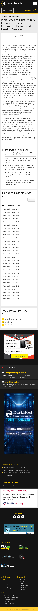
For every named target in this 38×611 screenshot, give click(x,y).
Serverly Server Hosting (13, 319)
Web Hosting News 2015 (11, 244)
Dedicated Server (22, 470)
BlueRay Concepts (11, 325)
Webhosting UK (8, 486)
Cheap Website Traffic (10, 596)
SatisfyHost (8, 322)
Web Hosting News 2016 (11, 241)
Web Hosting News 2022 (11, 222)
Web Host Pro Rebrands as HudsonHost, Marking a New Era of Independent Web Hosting (19, 175)
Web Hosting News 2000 (11, 292)
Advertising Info (8, 588)
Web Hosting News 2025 (11, 212)
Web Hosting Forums (27, 10)
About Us (23, 587)
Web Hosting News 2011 (11, 257)
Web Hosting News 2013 (11, 251)
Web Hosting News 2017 (11, 238)
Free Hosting (7, 475)
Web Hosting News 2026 (11, 209)
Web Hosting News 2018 (11, 235)
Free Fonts (7, 601)
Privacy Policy (24, 586)
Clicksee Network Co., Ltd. (18, 609)
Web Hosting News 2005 (11, 276)
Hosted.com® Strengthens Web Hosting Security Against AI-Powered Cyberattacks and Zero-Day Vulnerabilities (19, 167)
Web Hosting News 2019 (11, 231)
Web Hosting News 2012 (11, 254)
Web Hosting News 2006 (11, 273)
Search (31, 200)
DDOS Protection (9, 603)
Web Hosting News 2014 (11, 247)
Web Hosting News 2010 (11, 260)
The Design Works (9, 600)
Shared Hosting (8, 468)
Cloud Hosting (8, 470)
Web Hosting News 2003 (11, 283)
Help (21, 584)
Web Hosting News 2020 (11, 228)
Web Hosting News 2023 (11, 219)
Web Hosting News (14, 16)
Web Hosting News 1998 (11, 299)
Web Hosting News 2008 (11, 267)
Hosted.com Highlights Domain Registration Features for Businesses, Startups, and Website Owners (20, 182)
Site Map (22, 582)
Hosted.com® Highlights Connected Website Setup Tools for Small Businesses (20, 154)
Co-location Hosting (10, 473)
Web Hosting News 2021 (11, 225)
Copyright (23, 589)
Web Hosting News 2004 (11, 280)
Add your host (8, 582)
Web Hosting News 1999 (11, 296)
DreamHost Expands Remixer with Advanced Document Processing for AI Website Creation (20, 160)
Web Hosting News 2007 (11, 270)
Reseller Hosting (25, 473)
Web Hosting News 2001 (11, 289)
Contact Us (23, 580)
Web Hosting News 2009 (11, 263)
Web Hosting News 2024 (11, 215)
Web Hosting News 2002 (11, 286)
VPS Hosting (21, 468)
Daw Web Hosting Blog (11, 598)
